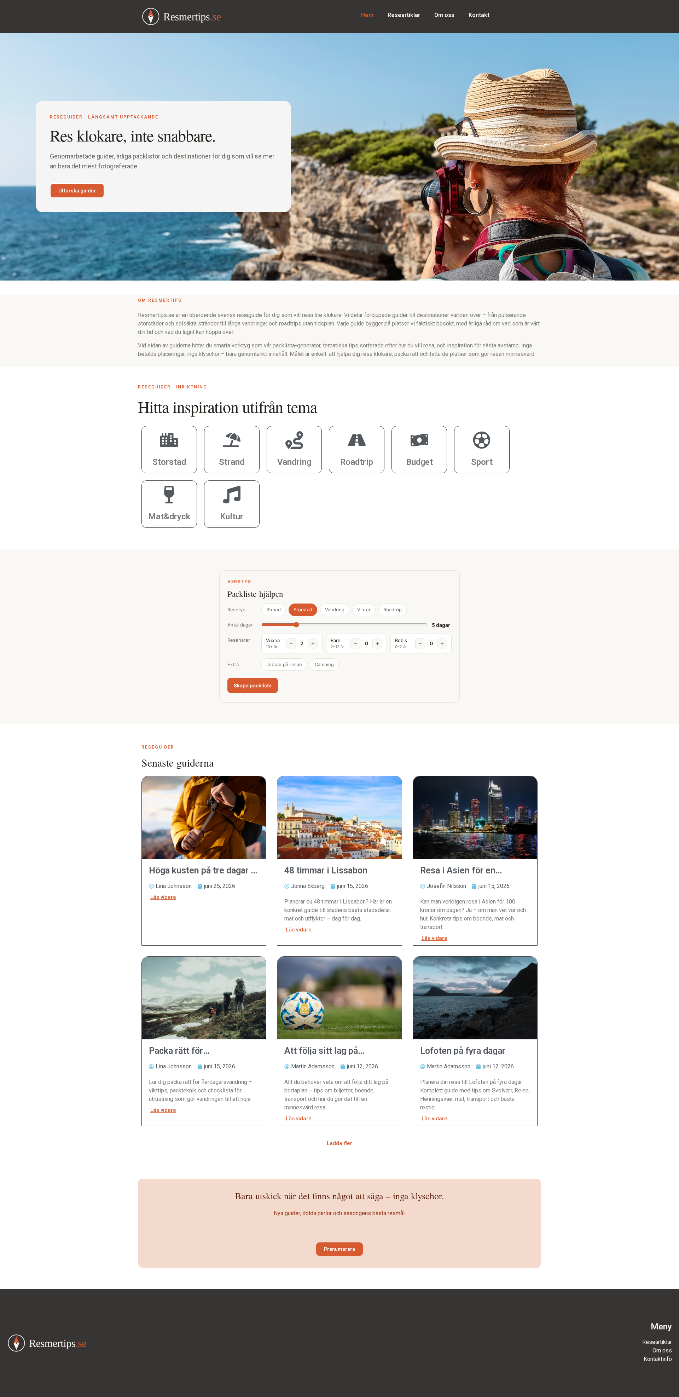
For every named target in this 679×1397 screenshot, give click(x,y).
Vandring (294, 462)
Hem (367, 15)
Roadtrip (356, 462)
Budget (419, 462)
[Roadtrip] (357, 440)
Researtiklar (404, 15)
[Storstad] (169, 440)
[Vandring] (294, 440)
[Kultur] (231, 494)
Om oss (444, 15)
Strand (231, 462)
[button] (339, 1143)
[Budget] (419, 440)
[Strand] (231, 440)
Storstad (169, 462)
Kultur (231, 516)
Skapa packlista (253, 685)
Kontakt (479, 15)
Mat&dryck (169, 516)
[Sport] (482, 440)
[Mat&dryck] (169, 494)
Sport (482, 462)
